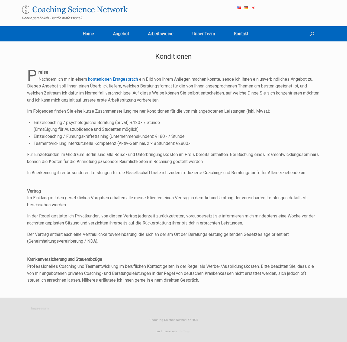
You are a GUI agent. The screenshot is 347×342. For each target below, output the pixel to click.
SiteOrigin (185, 331)
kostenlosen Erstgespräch (113, 79)
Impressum (40, 308)
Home (88, 33)
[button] (312, 33)
